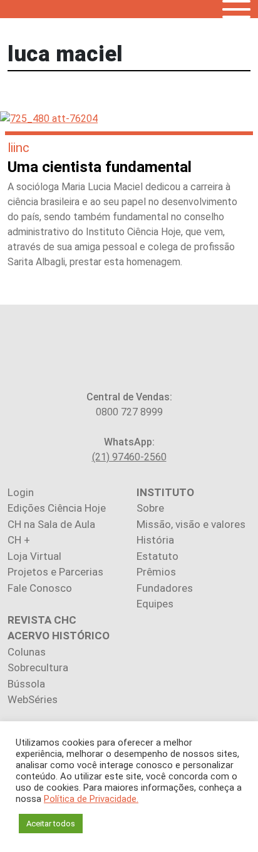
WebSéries (33, 699)
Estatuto (157, 556)
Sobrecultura (38, 667)
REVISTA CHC (42, 620)
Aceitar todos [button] (50, 823)
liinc (18, 147)
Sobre (150, 508)
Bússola (26, 683)
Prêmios (156, 571)
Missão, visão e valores (191, 524)
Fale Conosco (40, 588)
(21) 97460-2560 (129, 457)
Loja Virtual (34, 556)
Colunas (27, 652)
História (155, 540)
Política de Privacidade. (91, 798)
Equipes (155, 603)
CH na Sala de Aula (51, 524)
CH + (19, 540)
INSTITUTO (165, 492)
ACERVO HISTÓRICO (59, 635)
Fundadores (165, 588)
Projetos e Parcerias (55, 571)
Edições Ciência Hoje (57, 508)
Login (21, 492)
